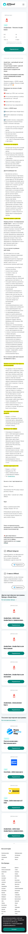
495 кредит (3, 894)
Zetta (2, 873)
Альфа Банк (3, 871)
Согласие (3, 888)
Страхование (4, 857)
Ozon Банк (3, 878)
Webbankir (3, 896)
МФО (2, 859)
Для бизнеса (17, 855)
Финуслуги (17, 884)
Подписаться (19, 564)
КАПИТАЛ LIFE (18, 882)
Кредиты (16, 857)
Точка (16, 913)
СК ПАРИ (3, 880)
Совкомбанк (4, 886)
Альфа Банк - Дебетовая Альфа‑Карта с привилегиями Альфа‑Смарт (13, 620)
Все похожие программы (8, 720)
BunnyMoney (4, 905)
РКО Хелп (3, 911)
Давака (3, 903)
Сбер (2, 901)
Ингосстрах (17, 880)
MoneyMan (17, 875)
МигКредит (3, 898)
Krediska (3, 892)
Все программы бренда (8, 600)
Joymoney (3, 882)
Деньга (16, 903)
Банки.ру (16, 867)
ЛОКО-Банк (3, 890)
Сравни (16, 873)
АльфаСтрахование (19, 888)
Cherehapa (3, 867)
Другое (16, 859)
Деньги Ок (17, 886)
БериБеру (17, 892)
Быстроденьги (18, 898)
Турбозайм (17, 894)
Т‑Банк (16, 869)
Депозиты (3, 855)
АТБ (2, 913)
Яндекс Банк (17, 911)
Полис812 (17, 871)
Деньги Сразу (17, 896)
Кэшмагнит (3, 907)
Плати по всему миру (5, 869)
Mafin (16, 909)
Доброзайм (17, 907)
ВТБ (16, 878)
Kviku (16, 905)
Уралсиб (3, 909)
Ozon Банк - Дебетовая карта (13, 772)
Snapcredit (17, 901)
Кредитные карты (5, 853)
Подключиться (14, 49)
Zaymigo (3, 875)
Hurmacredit (17, 890)
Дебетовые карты (18, 853)
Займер (3, 884)
